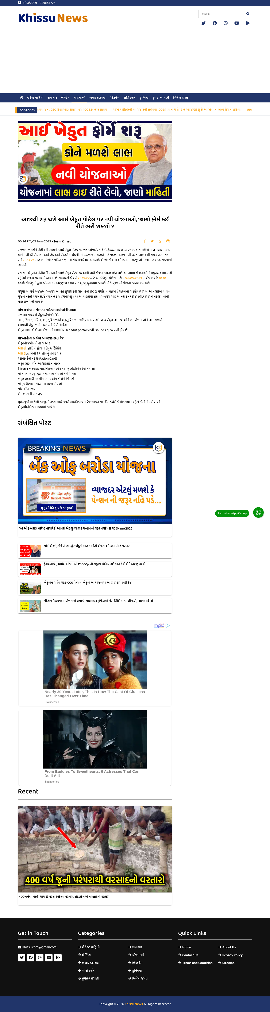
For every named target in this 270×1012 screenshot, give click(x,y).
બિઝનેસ (114, 97)
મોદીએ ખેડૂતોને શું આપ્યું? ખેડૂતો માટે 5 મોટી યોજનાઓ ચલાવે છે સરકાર (87, 546)
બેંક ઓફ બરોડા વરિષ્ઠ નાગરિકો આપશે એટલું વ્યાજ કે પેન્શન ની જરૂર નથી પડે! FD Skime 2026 (75, 528)
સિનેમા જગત (180, 97)
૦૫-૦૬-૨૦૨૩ (133, 278)
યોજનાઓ (79, 97)
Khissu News (134, 1004)
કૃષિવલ (144, 97)
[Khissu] (248, 23)
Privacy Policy (232, 955)
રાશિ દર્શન (129, 97)
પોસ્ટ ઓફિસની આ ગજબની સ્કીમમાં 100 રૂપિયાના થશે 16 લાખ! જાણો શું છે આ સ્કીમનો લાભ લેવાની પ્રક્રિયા (153, 110)
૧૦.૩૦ (162, 278)
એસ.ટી (22, 353)
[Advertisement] (135, 60)
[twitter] (203, 23)
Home (186, 947)
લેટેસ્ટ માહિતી (35, 97)
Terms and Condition (197, 963)
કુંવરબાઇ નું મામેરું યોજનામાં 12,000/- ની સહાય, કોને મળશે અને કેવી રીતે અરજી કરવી (95, 564)
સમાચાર (52, 97)
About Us (229, 947)
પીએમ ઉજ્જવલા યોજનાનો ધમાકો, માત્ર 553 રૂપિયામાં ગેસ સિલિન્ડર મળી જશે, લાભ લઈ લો (98, 601)
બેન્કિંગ (65, 97)
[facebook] (215, 23)
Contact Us (190, 955)
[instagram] (225, 23)
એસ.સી (22, 348)
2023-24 (29, 260)
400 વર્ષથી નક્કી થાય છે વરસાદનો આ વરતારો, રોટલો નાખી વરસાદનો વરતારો (64, 897)
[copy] (168, 241)
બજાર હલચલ (97, 97)
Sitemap (228, 963)
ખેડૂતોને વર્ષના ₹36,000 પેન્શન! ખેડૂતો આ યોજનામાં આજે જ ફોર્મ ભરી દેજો (88, 583)
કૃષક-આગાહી (161, 97)
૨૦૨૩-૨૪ (84, 278)
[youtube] (237, 23)
